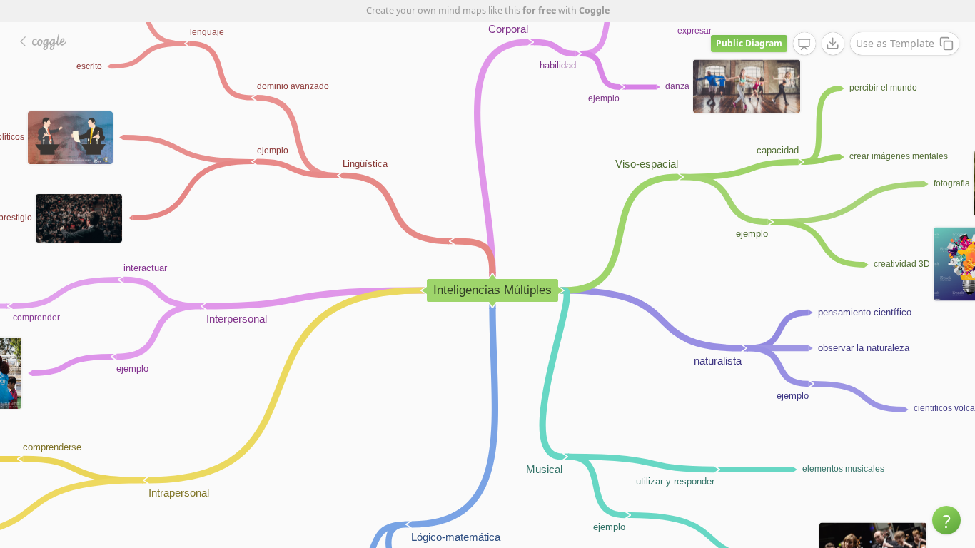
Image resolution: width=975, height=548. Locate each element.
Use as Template (895, 43)
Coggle (594, 10)
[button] (946, 520)
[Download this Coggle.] (833, 43)
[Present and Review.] (804, 44)
